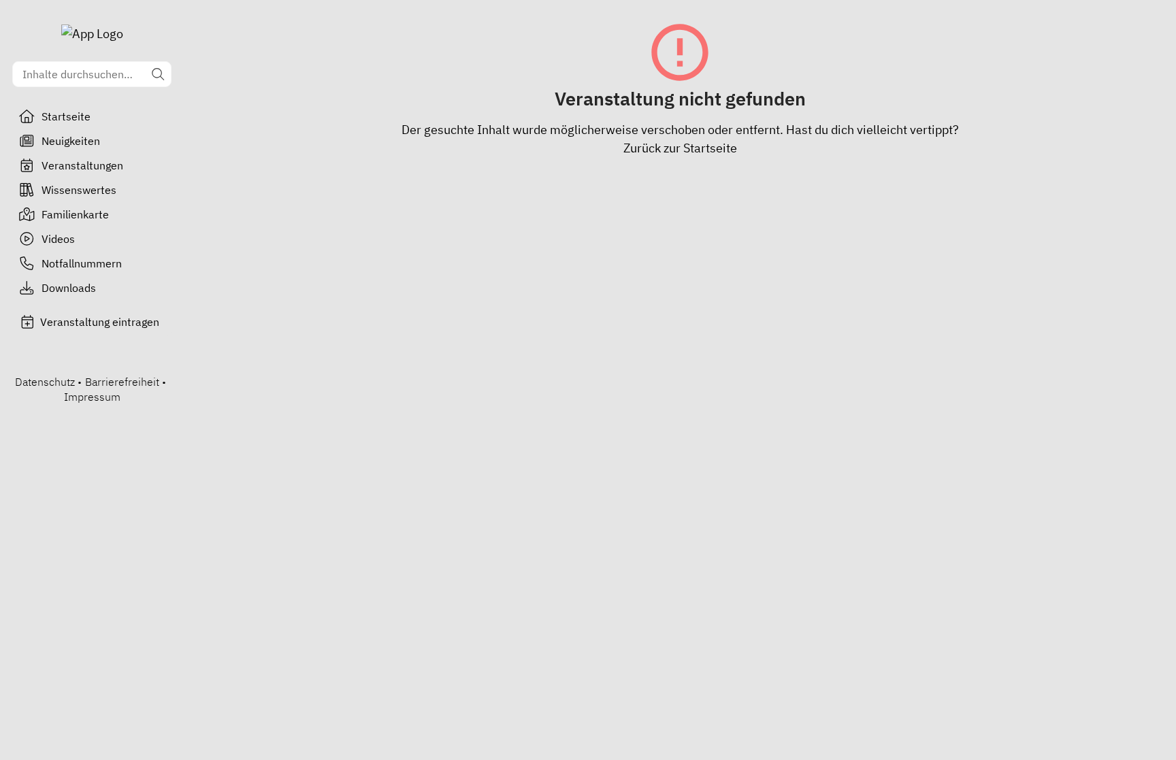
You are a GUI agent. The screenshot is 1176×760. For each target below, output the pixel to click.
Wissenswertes (79, 190)
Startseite (66, 116)
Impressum (92, 396)
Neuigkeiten (71, 141)
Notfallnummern (82, 263)
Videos (58, 239)
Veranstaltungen (82, 165)
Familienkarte (75, 214)
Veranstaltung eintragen (99, 322)
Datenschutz (45, 382)
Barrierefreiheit (122, 382)
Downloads (69, 288)
